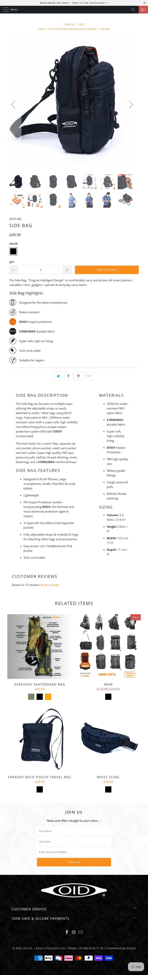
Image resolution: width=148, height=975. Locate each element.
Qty (11, 262)
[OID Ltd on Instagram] (74, 932)
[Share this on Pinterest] (78, 376)
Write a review (49, 585)
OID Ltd (27, 948)
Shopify (131, 948)
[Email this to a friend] (88, 376)
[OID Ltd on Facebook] (67, 932)
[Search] (134, 9)
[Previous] (14, 104)
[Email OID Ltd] (81, 932)
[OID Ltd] (74, 9)
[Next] (130, 104)
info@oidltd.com (54, 948)
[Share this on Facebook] (68, 376)
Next (82, 24)
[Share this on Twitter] (58, 376)
